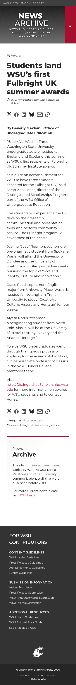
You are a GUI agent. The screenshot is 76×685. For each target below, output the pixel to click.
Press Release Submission (26, 592)
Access (24, 675)
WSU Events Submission (25, 603)
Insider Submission (21, 587)
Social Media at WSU (22, 627)
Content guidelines (26, 552)
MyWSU (51, 675)
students (36, 425)
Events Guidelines (20, 573)
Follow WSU (38, 679)
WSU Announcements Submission (31, 597)
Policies (38, 675)
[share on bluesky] (31, 115)
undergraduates (51, 425)
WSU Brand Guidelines (23, 617)
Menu (70, 24)
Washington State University (23, 3)
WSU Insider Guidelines (24, 557)
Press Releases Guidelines (26, 562)
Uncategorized (32, 420)
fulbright (25, 425)
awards (15, 425)
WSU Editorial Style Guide (25, 622)
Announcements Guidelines (27, 567)
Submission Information (31, 582)
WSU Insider (28, 495)
